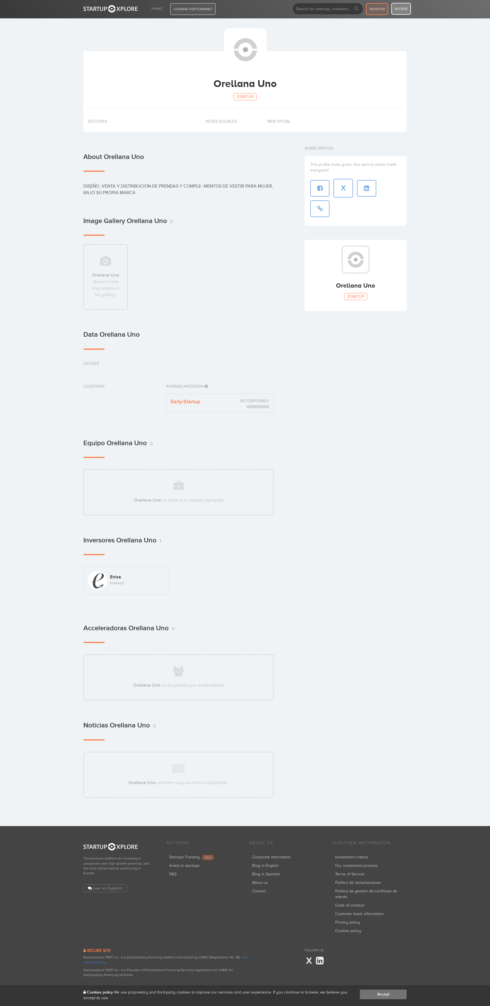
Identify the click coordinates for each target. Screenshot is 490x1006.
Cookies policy (348, 931)
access (401, 9)
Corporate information (271, 857)
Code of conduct (349, 905)
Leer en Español (107, 888)
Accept (383, 994)
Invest (156, 8)
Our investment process (356, 865)
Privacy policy (347, 922)
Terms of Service (349, 874)
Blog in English (265, 865)
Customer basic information (359, 914)
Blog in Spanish (266, 874)
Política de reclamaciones (358, 882)
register (377, 9)
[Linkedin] (320, 960)
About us (260, 882)
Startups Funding (190, 857)
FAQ (173, 874)
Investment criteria (351, 857)
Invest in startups (184, 865)
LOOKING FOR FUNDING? (193, 9)
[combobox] (327, 9)
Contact (259, 891)
